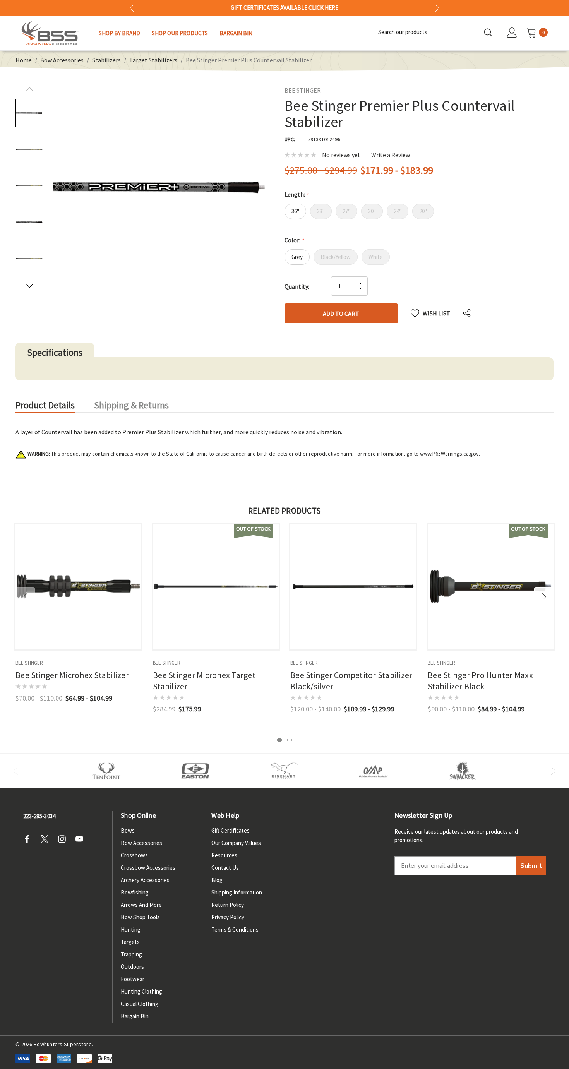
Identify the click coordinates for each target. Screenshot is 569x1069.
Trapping (131, 954)
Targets (130, 942)
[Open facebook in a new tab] (29, 839)
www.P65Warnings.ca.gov (449, 453)
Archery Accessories (145, 880)
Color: (293, 240)
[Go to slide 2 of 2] (289, 740)
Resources (224, 855)
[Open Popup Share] (467, 313)
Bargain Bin (135, 1016)
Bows (128, 830)
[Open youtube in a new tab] (81, 839)
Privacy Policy (227, 917)
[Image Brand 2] (195, 771)
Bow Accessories (141, 842)
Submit (531, 866)
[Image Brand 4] (284, 771)
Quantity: (296, 286)
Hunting (131, 929)
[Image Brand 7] (462, 771)
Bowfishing (135, 892)
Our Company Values (236, 842)
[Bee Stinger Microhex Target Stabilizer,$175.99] (216, 586)
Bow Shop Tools (140, 917)
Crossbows (134, 855)
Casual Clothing (139, 1003)
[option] (106, 771)
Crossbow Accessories (148, 867)
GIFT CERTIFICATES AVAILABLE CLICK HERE (284, 7)
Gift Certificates (230, 830)
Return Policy (227, 904)
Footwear (132, 979)
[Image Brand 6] (373, 771)
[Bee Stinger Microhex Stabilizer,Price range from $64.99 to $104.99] (78, 586)
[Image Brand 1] (106, 771)
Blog (217, 880)
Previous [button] (132, 8)
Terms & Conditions (235, 929)
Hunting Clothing (141, 991)
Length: (296, 194)
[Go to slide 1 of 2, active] (279, 740)
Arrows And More (141, 904)
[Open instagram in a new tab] (64, 839)
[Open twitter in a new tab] (47, 839)
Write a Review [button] (390, 155)
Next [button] (437, 8)
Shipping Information (236, 892)
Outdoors (132, 966)
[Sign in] (512, 33)
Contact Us (225, 867)
